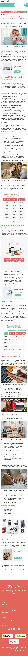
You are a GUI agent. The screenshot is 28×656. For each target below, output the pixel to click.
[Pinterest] (11, 629)
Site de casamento (5, 612)
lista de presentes (17, 546)
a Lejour (6, 542)
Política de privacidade (6, 607)
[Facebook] (16, 629)
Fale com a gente (4, 625)
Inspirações (3, 617)
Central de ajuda (4, 622)
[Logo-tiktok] (19, 629)
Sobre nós (3, 602)
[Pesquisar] (25, 5)
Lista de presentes (4, 614)
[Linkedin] (14, 629)
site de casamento (8, 546)
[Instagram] (9, 629)
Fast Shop (11, 465)
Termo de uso (4, 604)
